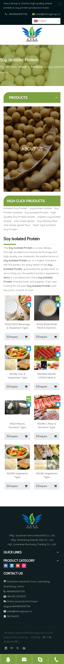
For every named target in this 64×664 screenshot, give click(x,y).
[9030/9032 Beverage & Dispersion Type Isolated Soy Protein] (17, 307)
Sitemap (36, 637)
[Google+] (12, 648)
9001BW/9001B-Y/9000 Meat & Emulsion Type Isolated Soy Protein (46, 375)
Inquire (14, 336)
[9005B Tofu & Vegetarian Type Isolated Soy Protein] (17, 357)
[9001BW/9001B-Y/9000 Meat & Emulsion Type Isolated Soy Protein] (46, 357)
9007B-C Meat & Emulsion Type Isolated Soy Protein (46, 425)
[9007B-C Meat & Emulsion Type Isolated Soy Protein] (46, 407)
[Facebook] (6, 565)
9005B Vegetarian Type (17, 475)
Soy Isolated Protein (36, 212)
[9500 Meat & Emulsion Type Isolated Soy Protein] (17, 407)
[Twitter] (18, 648)
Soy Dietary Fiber (47, 221)
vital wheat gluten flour (17, 225)
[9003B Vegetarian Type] (46, 456)
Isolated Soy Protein (15, 208)
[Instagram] (24, 565)
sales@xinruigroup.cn (47, 14)
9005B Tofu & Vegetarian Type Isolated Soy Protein (17, 375)
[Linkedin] (12, 565)
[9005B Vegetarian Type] (17, 456)
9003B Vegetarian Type (46, 475)
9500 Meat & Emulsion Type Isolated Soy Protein (17, 425)
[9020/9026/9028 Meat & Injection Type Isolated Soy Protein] (46, 307)
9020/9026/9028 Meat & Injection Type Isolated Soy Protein (46, 326)
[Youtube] (18, 565)
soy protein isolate (41, 208)
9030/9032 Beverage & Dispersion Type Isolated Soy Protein (17, 326)
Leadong (22, 637)
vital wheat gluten (24, 221)
